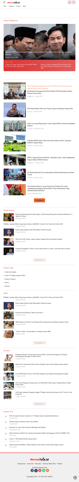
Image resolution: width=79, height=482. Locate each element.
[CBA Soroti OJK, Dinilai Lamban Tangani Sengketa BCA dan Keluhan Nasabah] (9, 242)
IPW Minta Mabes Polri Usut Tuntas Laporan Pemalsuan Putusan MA (50, 108)
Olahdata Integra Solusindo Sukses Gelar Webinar (23, 421)
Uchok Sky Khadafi (10, 272)
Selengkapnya (39, 200)
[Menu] (5, 2)
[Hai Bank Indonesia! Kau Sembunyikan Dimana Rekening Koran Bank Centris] (15, 175)
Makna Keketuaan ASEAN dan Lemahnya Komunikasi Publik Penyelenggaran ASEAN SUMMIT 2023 (39, 433)
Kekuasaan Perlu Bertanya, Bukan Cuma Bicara (29, 312)
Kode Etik (30, 463)
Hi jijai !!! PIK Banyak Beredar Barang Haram (23, 439)
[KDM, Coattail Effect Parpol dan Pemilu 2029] (20, 224)
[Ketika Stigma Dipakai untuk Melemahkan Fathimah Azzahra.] (9, 232)
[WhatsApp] (43, 470)
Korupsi (7, 57)
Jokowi (7, 282)
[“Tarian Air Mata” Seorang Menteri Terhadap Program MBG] (9, 334)
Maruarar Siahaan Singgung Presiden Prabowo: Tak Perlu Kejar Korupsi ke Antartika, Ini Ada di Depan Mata (56, 66)
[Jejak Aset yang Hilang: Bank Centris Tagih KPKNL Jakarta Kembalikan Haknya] (15, 125)
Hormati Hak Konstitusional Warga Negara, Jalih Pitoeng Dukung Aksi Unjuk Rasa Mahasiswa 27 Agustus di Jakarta (43, 215)
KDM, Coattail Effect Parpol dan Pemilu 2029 (49, 224)
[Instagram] (39, 470)
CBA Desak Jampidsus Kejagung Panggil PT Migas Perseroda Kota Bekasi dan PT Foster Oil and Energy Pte (43, 393)
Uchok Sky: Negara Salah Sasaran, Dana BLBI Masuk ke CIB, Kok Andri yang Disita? (21, 65)
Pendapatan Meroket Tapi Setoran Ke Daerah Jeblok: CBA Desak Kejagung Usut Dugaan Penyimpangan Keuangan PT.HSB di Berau (41, 355)
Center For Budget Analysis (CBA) (15, 275)
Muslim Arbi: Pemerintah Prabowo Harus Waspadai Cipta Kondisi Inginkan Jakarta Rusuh (41, 364)
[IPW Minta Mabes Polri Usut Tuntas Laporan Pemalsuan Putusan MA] (15, 109)
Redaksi (60, 463)
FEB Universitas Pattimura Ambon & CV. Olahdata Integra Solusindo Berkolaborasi (33, 416)
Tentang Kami (21, 463)
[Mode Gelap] (69, 2)
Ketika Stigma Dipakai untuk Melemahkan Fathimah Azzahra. (33, 230)
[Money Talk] (13, 2)
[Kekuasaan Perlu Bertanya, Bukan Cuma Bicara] (9, 315)
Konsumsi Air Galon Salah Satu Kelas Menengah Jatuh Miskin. (27, 427)
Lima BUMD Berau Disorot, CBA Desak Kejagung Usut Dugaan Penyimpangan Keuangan (41, 374)
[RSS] (47, 470)
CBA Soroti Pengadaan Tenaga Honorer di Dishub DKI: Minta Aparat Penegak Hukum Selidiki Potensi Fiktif (43, 383)
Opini (29, 193)
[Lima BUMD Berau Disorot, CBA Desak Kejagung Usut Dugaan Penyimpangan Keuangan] (9, 376)
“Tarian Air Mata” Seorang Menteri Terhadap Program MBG (33, 331)
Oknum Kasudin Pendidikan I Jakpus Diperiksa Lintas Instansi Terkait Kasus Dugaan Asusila (36, 444)
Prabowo (7, 286)
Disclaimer (38, 463)
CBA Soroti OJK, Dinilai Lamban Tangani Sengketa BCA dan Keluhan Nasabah (38, 239)
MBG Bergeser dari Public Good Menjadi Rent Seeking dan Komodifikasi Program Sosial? (42, 322)
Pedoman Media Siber (49, 463)
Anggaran (30, 96)
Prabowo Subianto (10, 279)
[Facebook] (32, 470)
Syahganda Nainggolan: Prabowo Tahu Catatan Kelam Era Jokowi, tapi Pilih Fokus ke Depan (42, 248)
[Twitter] (36, 470)
